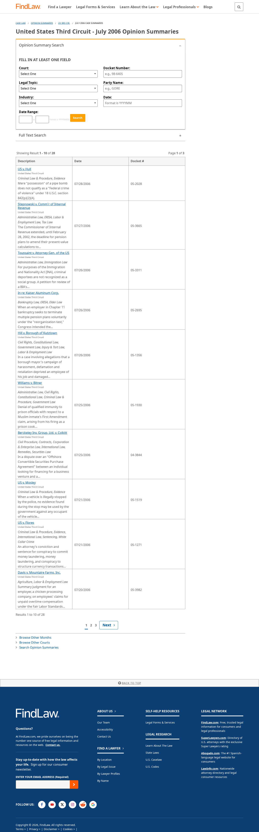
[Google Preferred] (93, 804)
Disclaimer (50, 829)
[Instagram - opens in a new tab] (72, 804)
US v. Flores (26, 523)
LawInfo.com (209, 768)
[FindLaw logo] (30, 6)
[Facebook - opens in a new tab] (42, 804)
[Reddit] (82, 804)
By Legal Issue (106, 766)
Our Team (103, 722)
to (34, 119)
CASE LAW (21, 23)
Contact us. (53, 745)
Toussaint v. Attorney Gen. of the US (43, 253)
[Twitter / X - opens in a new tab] (62, 804)
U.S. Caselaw (154, 759)
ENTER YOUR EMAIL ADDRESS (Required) (42, 777)
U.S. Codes (152, 766)
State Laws (152, 752)
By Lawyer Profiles (108, 773)
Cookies (68, 829)
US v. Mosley (27, 482)
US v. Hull (24, 169)
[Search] (239, 6)
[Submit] (74, 784)
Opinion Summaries (42, 23)
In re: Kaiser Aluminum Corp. (38, 293)
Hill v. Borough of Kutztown (37, 333)
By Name (103, 780)
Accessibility (105, 729)
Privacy (33, 829)
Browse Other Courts (34, 642)
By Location (104, 759)
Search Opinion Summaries (39, 647)
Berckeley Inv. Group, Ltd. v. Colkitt (42, 433)
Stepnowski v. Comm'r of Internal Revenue (42, 206)
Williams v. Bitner (30, 383)
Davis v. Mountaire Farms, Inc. (39, 572)
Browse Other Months (35, 637)
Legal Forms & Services (160, 722)
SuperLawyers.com (213, 738)
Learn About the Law (159, 745)
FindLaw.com (209, 722)
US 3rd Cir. (64, 23)
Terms (20, 829)
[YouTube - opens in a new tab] (52, 804)
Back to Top (131, 683)
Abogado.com (210, 753)
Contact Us (104, 736)
